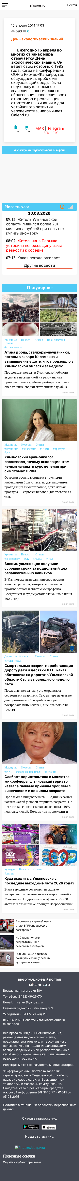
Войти (72, 5)
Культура (9, 869)
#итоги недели (13, 347)
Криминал (10, 339)
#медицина (11, 448)
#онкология (29, 448)
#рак (7, 452)
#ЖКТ (8, 771)
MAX (39, 128)
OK (55, 133)
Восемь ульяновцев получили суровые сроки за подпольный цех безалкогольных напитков (35, 568)
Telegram (55, 128)
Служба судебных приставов (22, 1162)
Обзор (39, 339)
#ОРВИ (44, 448)
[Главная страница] (37, 5)
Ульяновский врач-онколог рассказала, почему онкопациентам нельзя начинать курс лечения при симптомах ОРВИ (36, 464)
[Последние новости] (62, 207)
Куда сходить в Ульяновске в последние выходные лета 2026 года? (39, 880)
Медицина (10, 444)
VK (46, 133)
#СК (26, 558)
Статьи (8, 343)
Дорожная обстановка (17, 656)
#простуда (59, 448)
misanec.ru (11, 1024)
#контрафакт (12, 558)
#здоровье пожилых (28, 771)
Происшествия (56, 339)
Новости (26, 339)
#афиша (9, 873)
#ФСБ (49, 558)
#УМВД (37, 558)
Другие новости (39, 265)
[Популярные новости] (70, 207)
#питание (50, 771)
